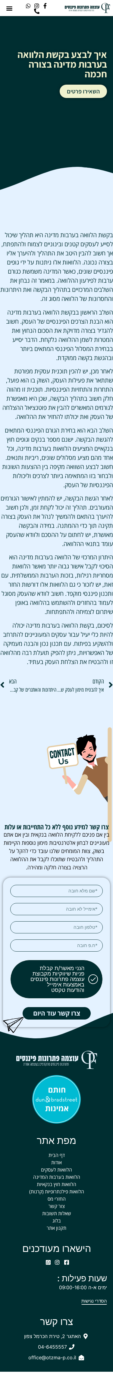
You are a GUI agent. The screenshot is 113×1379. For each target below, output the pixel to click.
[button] (9, 8)
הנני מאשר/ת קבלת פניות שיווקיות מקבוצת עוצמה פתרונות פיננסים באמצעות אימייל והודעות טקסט (57, 979)
